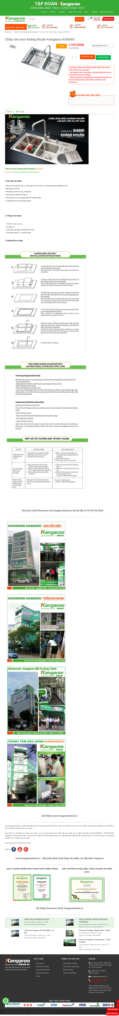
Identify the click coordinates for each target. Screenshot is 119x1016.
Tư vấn (38, 976)
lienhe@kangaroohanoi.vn (99, 976)
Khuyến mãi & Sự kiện (75, 12)
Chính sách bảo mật (42, 973)
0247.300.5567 (112, 1013)
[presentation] (9, 111)
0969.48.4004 (113, 1009)
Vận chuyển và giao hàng (71, 966)
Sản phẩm (62, 12)
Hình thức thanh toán (43, 970)
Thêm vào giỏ (87, 57)
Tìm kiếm (79, 19)
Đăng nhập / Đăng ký (106, 12)
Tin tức (86, 12)
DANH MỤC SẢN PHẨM (15, 27)
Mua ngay (103, 57)
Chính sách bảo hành (69, 973)
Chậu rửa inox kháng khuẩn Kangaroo (26, 32)
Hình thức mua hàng (42, 966)
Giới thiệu (53, 12)
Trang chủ (44, 12)
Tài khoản (95, 12)
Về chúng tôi (40, 963)
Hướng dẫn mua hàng (70, 963)
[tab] (9, 111)
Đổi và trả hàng (68, 970)
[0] (88, 19)
